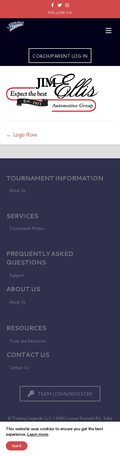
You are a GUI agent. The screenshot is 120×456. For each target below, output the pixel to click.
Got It (16, 445)
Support (16, 275)
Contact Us (19, 367)
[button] (60, 393)
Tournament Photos (26, 228)
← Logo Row (21, 134)
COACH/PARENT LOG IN (60, 55)
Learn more (37, 434)
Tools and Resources (27, 341)
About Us (17, 190)
